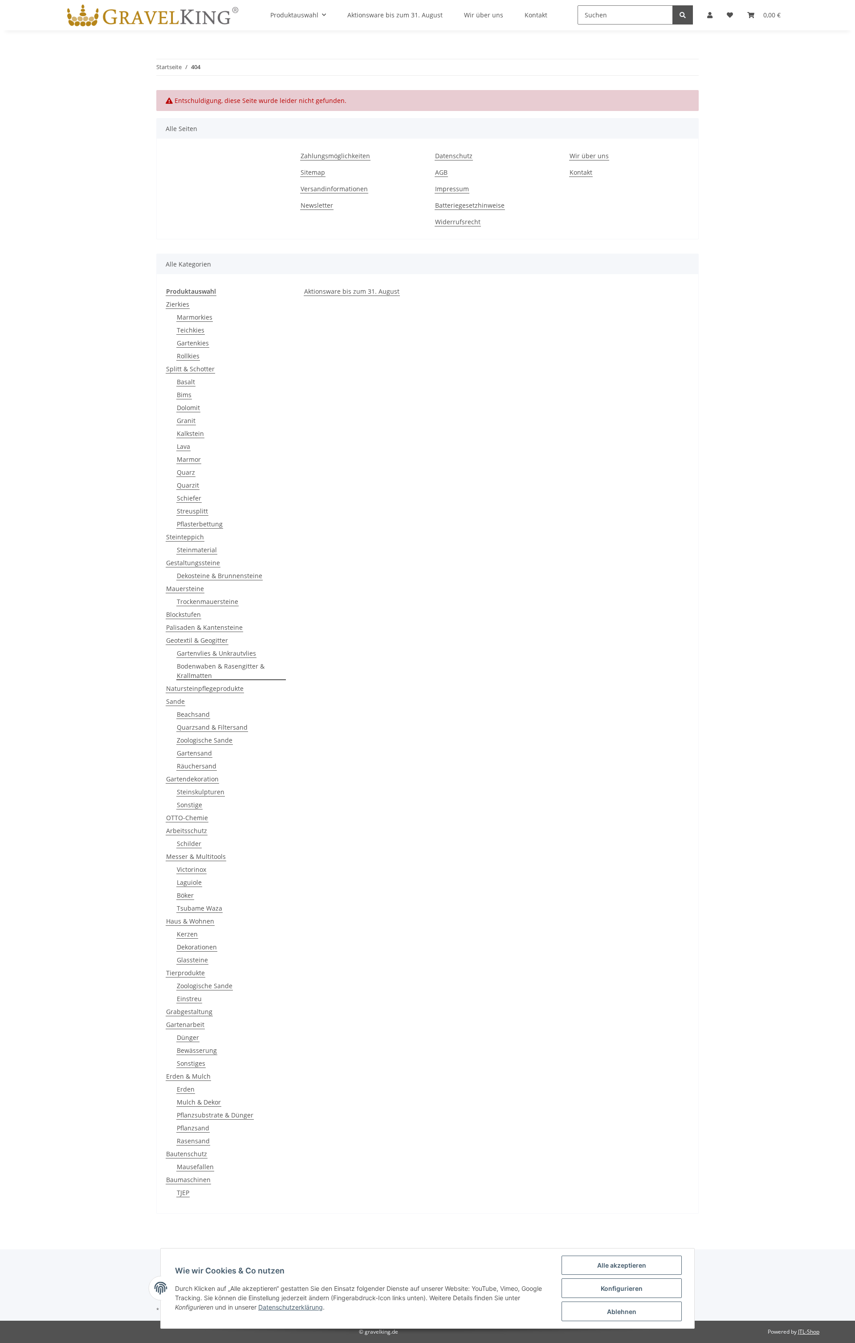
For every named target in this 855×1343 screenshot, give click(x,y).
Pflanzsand (193, 1128)
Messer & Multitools (196, 856)
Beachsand (193, 714)
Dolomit (188, 407)
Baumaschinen (188, 1179)
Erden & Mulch (188, 1076)
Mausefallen (195, 1166)
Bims (184, 394)
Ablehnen (621, 1311)
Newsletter (317, 205)
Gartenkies (193, 343)
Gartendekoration (192, 779)
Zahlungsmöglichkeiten (335, 156)
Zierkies (177, 304)
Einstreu (189, 998)
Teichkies (190, 330)
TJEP (183, 1192)
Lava (183, 446)
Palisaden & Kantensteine (204, 627)
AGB (441, 172)
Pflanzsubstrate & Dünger (215, 1115)
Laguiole (189, 882)
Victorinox (191, 869)
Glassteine (192, 960)
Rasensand (193, 1141)
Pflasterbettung (200, 524)
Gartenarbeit (185, 1024)
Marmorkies (194, 317)
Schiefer (189, 498)
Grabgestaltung (189, 1011)
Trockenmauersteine (207, 601)
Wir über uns (589, 156)
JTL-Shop (808, 1331)
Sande (175, 701)
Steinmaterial (197, 550)
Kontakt (581, 172)
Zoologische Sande (204, 740)
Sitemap (313, 172)
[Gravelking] (152, 15)
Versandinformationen (334, 189)
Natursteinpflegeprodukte (205, 688)
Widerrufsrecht (457, 222)
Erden (186, 1089)
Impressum (452, 189)
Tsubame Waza (199, 908)
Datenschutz (453, 156)
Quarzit (188, 485)
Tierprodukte (185, 973)
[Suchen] (682, 15)
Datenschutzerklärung (290, 1307)
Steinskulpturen (200, 792)
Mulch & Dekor (199, 1102)
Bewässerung (197, 1050)
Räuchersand (196, 766)
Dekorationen (197, 947)
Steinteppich (185, 537)
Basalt (186, 382)
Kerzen (187, 934)
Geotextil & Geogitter (197, 640)
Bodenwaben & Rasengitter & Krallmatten (221, 671)
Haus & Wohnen (190, 921)
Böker (185, 895)
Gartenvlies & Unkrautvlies (216, 653)
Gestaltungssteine (193, 563)
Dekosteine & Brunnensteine (219, 575)
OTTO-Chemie (187, 817)
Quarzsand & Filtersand (212, 727)
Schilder (189, 843)
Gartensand (194, 753)
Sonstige (189, 805)
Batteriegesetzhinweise (470, 205)
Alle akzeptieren (621, 1265)
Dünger (188, 1037)
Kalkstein (190, 433)
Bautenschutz (186, 1154)
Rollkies (188, 356)
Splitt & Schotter (190, 369)
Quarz (186, 472)
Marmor (189, 459)
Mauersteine (185, 588)
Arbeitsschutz (186, 830)
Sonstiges (191, 1063)
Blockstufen (183, 614)
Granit (186, 420)
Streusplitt (192, 511)
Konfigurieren (622, 1288)
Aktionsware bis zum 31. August (351, 291)
